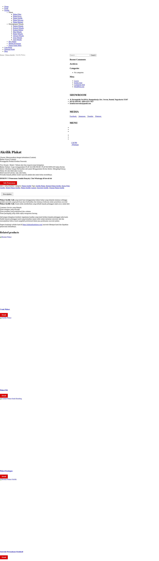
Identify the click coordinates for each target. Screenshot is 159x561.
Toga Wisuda (17, 38)
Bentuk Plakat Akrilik (53, 186)
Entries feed (78, 83)
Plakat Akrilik (17, 18)
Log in (76, 81)
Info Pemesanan (9, 183)
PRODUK (73, 129)
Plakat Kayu (17, 16)
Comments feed (79, 85)
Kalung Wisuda (18, 28)
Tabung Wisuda (18, 36)
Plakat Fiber (17, 14)
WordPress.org (79, 87)
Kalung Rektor (18, 30)
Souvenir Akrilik (42, 188)
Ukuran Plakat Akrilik (56, 188)
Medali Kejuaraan (15, 43)
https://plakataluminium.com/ (32, 225)
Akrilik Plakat (40, 186)
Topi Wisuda (17, 40)
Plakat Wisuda (18, 34)
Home (6, 6)
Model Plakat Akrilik (13, 188)
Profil (6, 8)
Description (7, 194)
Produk (6, 10)
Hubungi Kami (9, 49)
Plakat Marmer (18, 22)
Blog (6, 51)
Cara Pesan (8, 47)
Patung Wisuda (18, 26)
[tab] (7, 194)
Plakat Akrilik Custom (28, 188)
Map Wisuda (17, 32)
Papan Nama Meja (15, 45)
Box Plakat (12, 42)
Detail (4, 315)
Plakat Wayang (18, 20)
